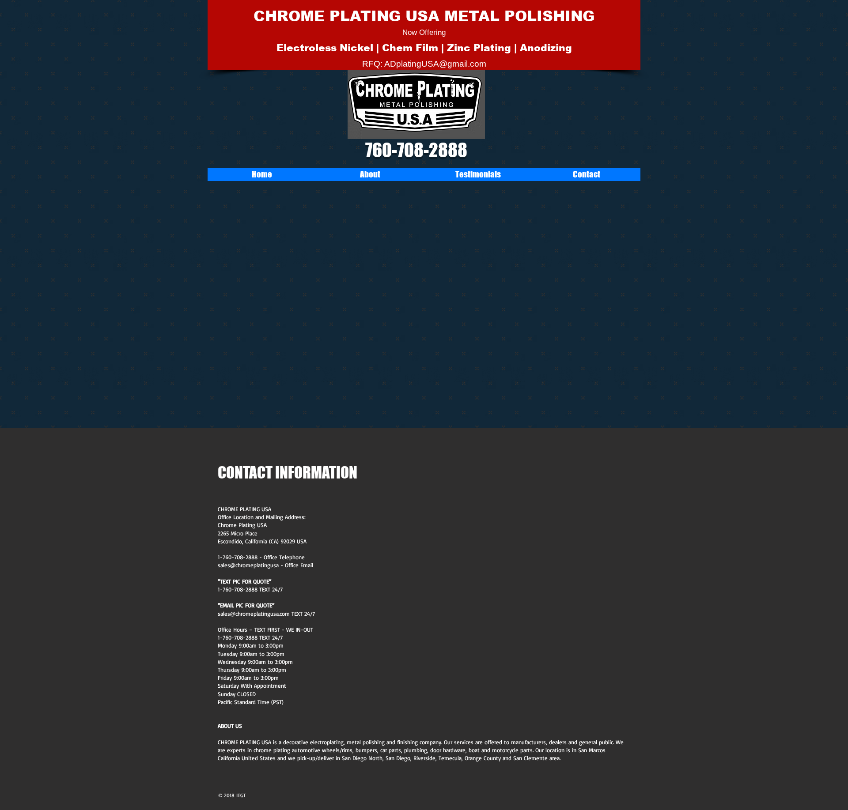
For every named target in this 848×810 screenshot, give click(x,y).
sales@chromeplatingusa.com (254, 613)
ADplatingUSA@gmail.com (435, 63)
